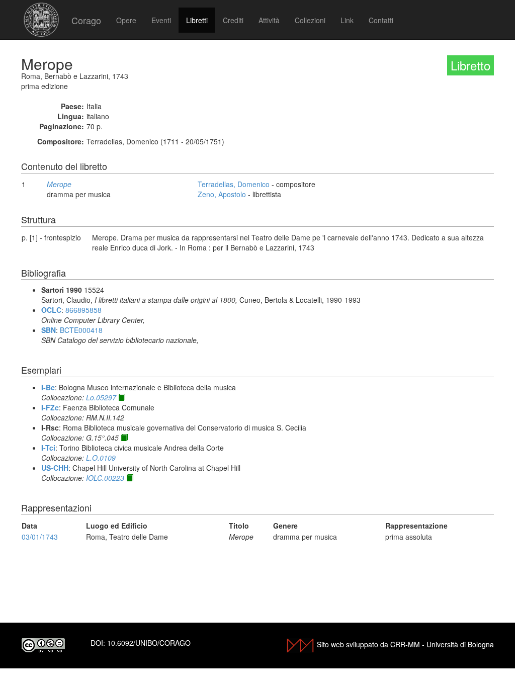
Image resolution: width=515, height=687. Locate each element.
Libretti (197, 20)
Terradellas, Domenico (234, 184)
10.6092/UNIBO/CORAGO (149, 643)
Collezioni (310, 20)
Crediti (233, 20)
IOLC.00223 (105, 478)
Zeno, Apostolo (222, 194)
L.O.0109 (101, 458)
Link (347, 20)
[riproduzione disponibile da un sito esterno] (121, 397)
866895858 (83, 310)
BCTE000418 (81, 330)
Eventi (161, 20)
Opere (126, 20)
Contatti (381, 20)
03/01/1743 (40, 537)
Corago (86, 20)
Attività (269, 20)
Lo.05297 (101, 397)
